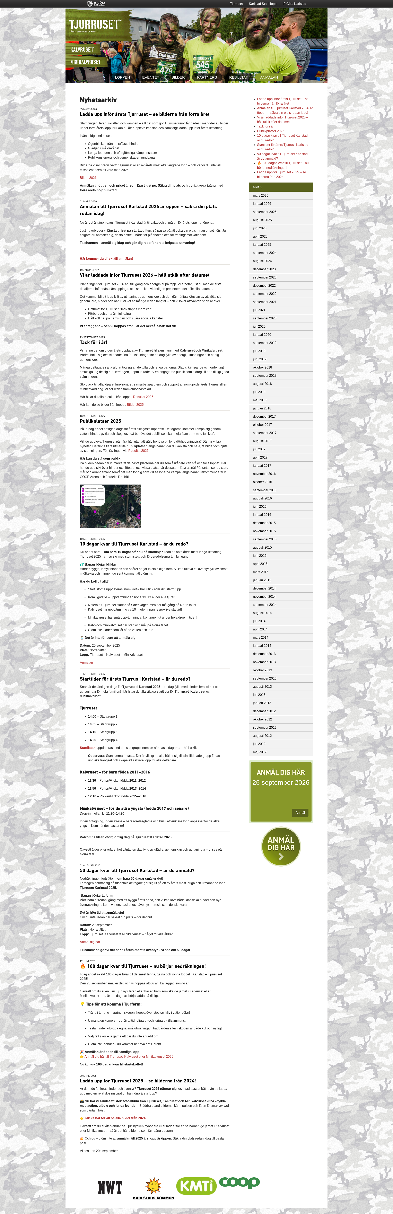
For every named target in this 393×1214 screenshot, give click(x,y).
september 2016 (265, 490)
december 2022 (264, 285)
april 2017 (260, 457)
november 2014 (264, 596)
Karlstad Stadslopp (263, 4)
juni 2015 (260, 555)
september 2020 (265, 318)
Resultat (238, 77)
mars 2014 (260, 637)
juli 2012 (259, 744)
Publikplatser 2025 (100, 421)
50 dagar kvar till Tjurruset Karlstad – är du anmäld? (137, 870)
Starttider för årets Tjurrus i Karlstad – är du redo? (135, 679)
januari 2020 (262, 334)
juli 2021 (259, 310)
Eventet (150, 77)
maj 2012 (260, 752)
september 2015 (265, 539)
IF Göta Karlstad (294, 4)
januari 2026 (262, 203)
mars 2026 (260, 195)
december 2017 (264, 416)
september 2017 (265, 433)
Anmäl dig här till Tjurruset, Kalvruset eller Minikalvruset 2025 (129, 1056)
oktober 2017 (262, 424)
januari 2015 (262, 580)
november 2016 (264, 474)
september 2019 (265, 343)
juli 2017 (259, 449)
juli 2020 (259, 326)
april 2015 (260, 564)
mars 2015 (260, 572)
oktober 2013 (262, 670)
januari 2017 (262, 465)
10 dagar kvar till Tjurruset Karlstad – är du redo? (134, 544)
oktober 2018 (262, 367)
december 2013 (264, 654)
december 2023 (264, 269)
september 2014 (265, 604)
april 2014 (260, 629)
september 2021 (265, 302)
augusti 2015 (262, 547)
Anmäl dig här (90, 942)
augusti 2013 (262, 686)
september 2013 (265, 678)
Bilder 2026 (88, 177)
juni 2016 (260, 506)
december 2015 (264, 523)
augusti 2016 (262, 498)
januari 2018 (262, 408)
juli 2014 (259, 621)
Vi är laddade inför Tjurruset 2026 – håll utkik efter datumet (145, 275)
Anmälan (269, 77)
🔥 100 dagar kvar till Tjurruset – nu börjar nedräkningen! (143, 966)
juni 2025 (260, 228)
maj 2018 (260, 400)
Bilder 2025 (135, 404)
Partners (207, 77)
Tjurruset (236, 4)
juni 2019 (260, 359)
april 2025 (260, 236)
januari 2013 (262, 703)
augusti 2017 (262, 441)
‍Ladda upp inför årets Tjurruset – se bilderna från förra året (145, 114)
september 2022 (265, 293)
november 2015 (264, 531)
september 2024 (265, 253)
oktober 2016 (262, 482)
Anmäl (300, 812)
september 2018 (265, 375)
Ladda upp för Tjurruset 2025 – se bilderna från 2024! (138, 1081)
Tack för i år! (93, 342)
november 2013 (264, 662)
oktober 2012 (262, 719)
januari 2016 (262, 514)
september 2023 (265, 277)
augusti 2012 (262, 735)
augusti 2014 (262, 613)
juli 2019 (259, 351)
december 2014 (264, 588)
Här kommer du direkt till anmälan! (106, 258)
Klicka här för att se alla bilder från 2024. (115, 1118)
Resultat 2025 (143, 397)
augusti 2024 (262, 261)
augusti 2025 (262, 220)
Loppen (122, 77)
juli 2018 (259, 392)
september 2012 (265, 727)
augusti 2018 (262, 384)
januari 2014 (262, 645)
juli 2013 (259, 695)
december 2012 (264, 711)
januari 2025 (262, 244)
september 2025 (265, 212)
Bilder (178, 77)
